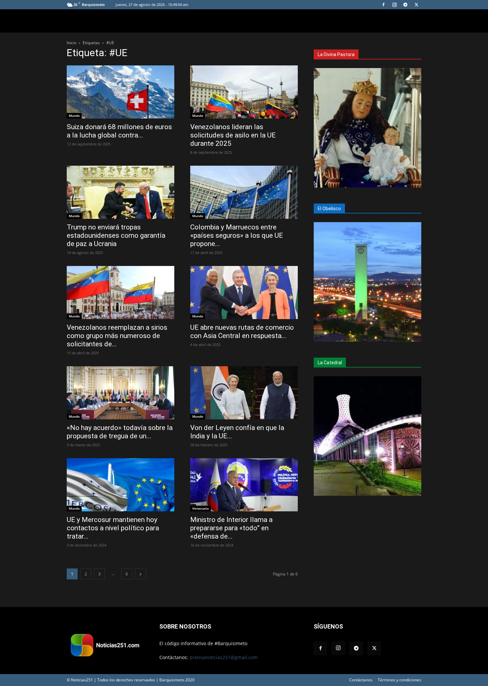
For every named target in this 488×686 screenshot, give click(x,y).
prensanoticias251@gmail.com (224, 657)
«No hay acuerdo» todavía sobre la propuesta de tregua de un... (120, 432)
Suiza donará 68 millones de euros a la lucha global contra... (119, 131)
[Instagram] (394, 4)
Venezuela (200, 508)
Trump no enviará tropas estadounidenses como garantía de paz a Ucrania (116, 235)
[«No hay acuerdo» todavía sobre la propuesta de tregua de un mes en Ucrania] (120, 392)
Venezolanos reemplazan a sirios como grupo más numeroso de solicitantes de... (117, 335)
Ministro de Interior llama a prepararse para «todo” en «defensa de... (231, 528)
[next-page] (140, 573)
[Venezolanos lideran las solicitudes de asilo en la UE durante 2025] (244, 92)
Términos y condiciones (399, 680)
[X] (416, 4)
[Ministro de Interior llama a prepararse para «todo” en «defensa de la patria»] (244, 484)
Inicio (71, 42)
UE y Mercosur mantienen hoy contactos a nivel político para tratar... (113, 528)
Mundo (74, 115)
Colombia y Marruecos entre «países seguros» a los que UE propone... (236, 235)
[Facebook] (383, 4)
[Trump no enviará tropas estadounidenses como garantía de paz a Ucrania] (120, 192)
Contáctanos (360, 680)
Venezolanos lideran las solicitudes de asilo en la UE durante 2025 (233, 135)
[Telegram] (405, 4)
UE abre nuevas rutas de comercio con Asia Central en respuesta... (242, 331)
